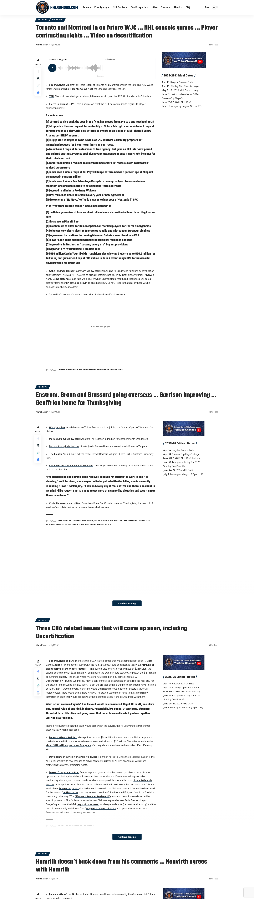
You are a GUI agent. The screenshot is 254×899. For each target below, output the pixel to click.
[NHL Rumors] (57, 7)
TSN (51, 96)
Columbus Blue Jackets (83, 520)
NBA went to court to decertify (93, 796)
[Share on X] (37, 78)
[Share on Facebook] (37, 71)
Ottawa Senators (72, 524)
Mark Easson (42, 44)
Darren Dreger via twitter (64, 772)
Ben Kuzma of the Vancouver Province (71, 465)
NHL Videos (57, 20)
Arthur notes (70, 792)
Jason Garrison (130, 520)
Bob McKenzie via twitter (63, 84)
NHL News (43, 20)
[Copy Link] (37, 85)
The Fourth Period (59, 454)
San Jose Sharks (88, 524)
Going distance (61, 278)
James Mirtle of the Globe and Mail (69, 894)
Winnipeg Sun (57, 427)
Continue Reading (127, 603)
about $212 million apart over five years (68, 745)
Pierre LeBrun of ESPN (62, 104)
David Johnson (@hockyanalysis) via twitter (73, 756)
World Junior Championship (110, 369)
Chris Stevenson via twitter (65, 503)
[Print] (37, 92)
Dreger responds (69, 788)
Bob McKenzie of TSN (61, 660)
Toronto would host (81, 88)
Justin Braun (144, 520)
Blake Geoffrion (64, 520)
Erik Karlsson (116, 520)
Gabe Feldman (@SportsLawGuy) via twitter (74, 270)
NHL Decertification (87, 369)
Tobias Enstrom (104, 524)
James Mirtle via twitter (63, 737)
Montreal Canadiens (55, 524)
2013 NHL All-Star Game (67, 369)
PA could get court (76, 282)
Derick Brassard (101, 520)
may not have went (88, 804)
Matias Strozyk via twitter (64, 438)
